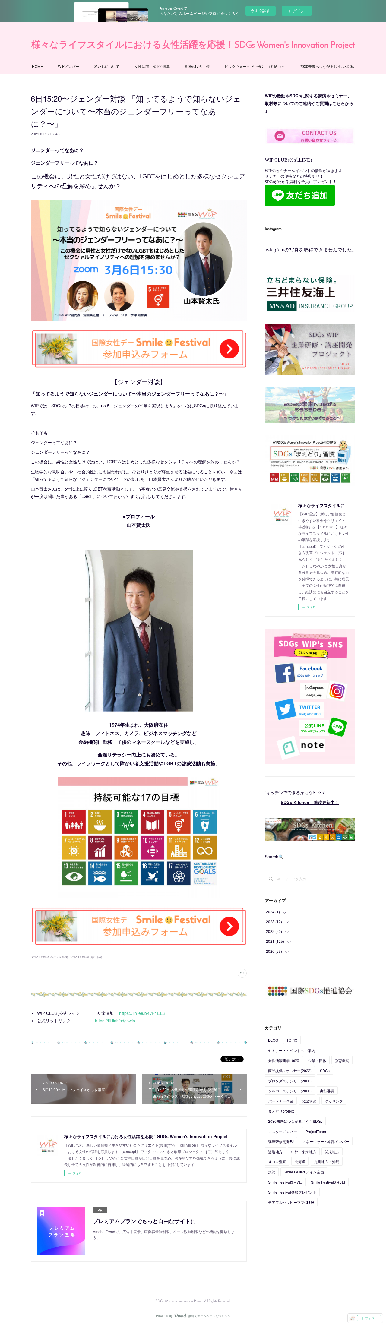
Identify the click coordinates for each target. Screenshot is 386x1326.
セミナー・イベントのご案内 (291, 1050)
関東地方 (332, 1151)
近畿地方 (275, 1151)
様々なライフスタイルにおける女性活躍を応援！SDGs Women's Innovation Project (193, 45)
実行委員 (327, 1090)
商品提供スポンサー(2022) (290, 1070)
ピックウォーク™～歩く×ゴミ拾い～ (255, 66)
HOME (37, 66)
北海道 (300, 1161)
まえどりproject (281, 1110)
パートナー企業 (280, 1100)
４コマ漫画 (277, 1161)
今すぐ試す (260, 10)
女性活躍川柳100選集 (152, 66)
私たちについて (106, 66)
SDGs (325, 1070)
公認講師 (309, 1100)
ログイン (297, 11)
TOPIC (291, 1040)
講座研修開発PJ (281, 1141)
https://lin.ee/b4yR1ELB (142, 1013)
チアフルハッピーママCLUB (291, 1202)
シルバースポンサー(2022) (290, 1090)
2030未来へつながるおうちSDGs (327, 66)
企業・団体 (317, 1060)
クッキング (334, 1100)
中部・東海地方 (303, 1151)
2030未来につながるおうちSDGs (295, 1121)
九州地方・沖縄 (326, 1161)
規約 (271, 1171)
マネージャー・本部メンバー (325, 1141)
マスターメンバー (282, 1131)
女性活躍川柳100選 (284, 1060)
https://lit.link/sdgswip (115, 1021)
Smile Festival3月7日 (285, 1182)
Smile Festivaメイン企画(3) (49, 957)
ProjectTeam (315, 1131)
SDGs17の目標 (197, 66)
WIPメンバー (68, 66)
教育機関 (342, 1060)
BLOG (273, 1040)
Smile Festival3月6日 (328, 1182)
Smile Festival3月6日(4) (86, 957)
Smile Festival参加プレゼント (292, 1192)
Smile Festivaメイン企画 (304, 1171)
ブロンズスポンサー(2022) (290, 1080)
